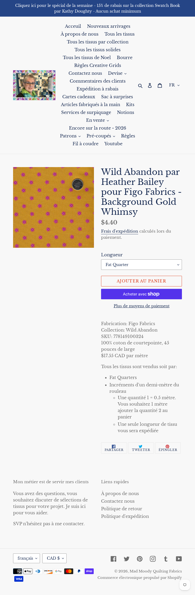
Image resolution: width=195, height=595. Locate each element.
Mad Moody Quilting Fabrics (156, 571)
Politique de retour (121, 508)
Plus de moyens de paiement (142, 306)
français (25, 558)
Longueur (112, 255)
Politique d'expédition (125, 516)
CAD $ (53, 558)
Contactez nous (118, 501)
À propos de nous (120, 493)
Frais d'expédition (119, 231)
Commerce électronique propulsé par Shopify (140, 577)
